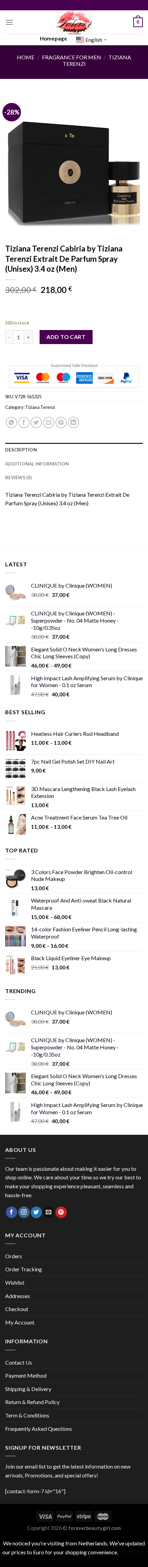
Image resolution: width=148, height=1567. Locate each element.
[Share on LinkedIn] (73, 422)
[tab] (74, 450)
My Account (19, 1322)
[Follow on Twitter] (36, 1212)
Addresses (17, 1296)
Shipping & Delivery (28, 1389)
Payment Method (25, 1375)
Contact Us (18, 1362)
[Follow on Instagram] (24, 1212)
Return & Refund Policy (32, 1402)
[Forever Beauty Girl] (74, 22)
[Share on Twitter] (36, 422)
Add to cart (65, 336)
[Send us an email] (48, 1212)
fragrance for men (71, 57)
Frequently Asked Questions (38, 1428)
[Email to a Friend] (48, 422)
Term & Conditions (27, 1415)
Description (21, 449)
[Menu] (9, 22)
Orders (13, 1256)
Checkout (16, 1309)
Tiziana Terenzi (40, 407)
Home (25, 57)
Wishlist (14, 1282)
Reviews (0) (18, 477)
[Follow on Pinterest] (61, 1212)
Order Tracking (23, 1269)
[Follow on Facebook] (11, 1212)
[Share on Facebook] (24, 422)
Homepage (53, 38)
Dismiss (104, 1560)
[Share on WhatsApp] (11, 422)
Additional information (37, 464)
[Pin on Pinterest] (61, 422)
